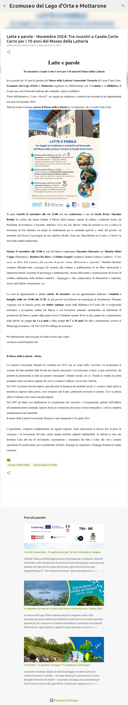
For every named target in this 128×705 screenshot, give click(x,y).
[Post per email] (9, 461)
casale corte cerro (19, 465)
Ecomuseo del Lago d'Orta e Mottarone (57, 6)
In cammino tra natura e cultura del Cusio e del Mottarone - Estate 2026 (63, 608)
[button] (9, 52)
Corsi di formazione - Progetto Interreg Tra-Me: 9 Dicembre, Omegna (62, 552)
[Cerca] (111, 6)
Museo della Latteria (45, 465)
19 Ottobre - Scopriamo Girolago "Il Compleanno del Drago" (57, 665)
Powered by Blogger (66, 700)
